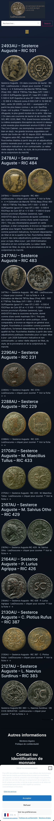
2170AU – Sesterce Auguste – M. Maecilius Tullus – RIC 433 (23, 455)
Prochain (47, 719)
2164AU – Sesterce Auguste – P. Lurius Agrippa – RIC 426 (19, 564)
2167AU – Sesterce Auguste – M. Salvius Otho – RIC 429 (26, 509)
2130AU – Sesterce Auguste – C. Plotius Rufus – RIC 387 (26, 617)
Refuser (27, 805)
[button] (50, 768)
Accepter (27, 798)
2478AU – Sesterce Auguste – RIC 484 (19, 160)
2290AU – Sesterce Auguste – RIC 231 (19, 355)
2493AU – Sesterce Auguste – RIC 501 (19, 48)
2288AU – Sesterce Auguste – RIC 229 (19, 404)
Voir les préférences (27, 812)
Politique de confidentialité (28, 818)
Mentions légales (45, 818)
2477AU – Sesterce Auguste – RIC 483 (19, 258)
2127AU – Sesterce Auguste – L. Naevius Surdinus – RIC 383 (21, 671)
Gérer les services (10, 791)
